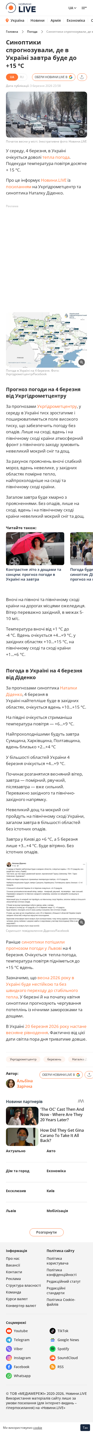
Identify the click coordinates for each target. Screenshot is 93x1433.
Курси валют (17, 1298)
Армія (56, 20)
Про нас (13, 1258)
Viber (18, 1348)
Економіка (76, 20)
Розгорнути (46, 1232)
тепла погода (55, 157)
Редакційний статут (64, 1281)
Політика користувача (57, 1261)
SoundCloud (68, 1357)
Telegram (22, 1339)
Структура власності (23, 1285)
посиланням (18, 186)
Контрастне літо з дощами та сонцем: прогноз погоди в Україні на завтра (33, 574)
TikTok (63, 1330)
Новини (38, 20)
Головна (12, 31)
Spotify (63, 1348)
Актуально (16, 1150)
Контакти (14, 1272)
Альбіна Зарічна (25, 1083)
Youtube (21, 1330)
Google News (68, 1339)
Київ (51, 1190)
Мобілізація (57, 1210)
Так (85, 1428)
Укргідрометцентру (57, 406)
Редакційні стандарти (56, 1290)
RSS (61, 1366)
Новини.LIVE (53, 180)
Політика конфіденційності (62, 1272)
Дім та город (17, 1170)
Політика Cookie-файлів (61, 1302)
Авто (51, 1150)
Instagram (22, 1357)
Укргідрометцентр (23, 1059)
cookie (37, 1428)
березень (54, 1059)
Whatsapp (22, 1375)
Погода (32, 31)
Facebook (22, 1366)
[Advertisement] (46, 257)
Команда (13, 1292)
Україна (17, 20)
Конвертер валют (21, 1305)
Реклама (13, 1278)
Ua (70, 7)
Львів (11, 1210)
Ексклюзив (16, 1190)
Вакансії (13, 1265)
